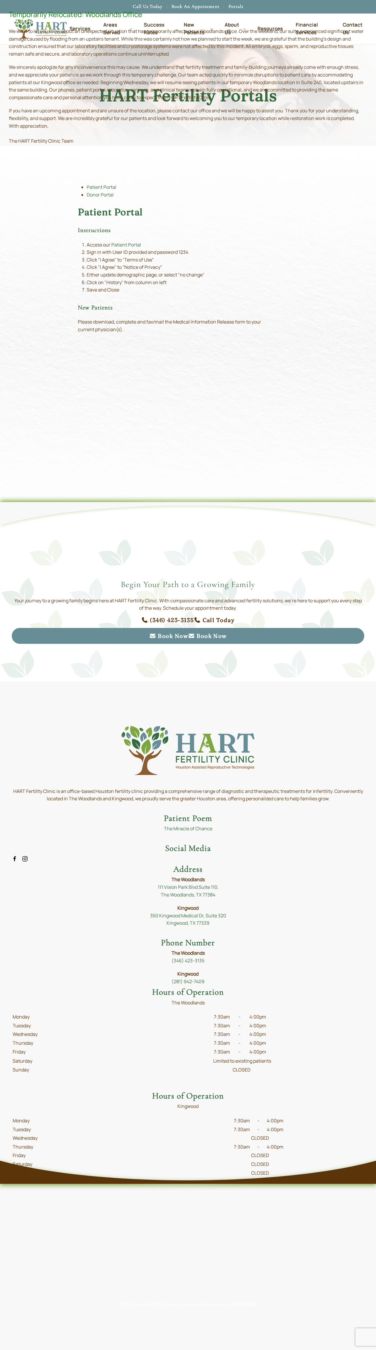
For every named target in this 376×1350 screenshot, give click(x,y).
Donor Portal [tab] (100, 194)
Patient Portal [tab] (101, 187)
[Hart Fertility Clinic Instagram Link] (25, 858)
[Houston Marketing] (243, 1304)
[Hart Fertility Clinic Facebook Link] (15, 858)
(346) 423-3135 (188, 960)
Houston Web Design (200, 1304)
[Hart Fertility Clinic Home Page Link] (188, 750)
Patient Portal (126, 244)
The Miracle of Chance (188, 828)
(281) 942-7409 (188, 981)
